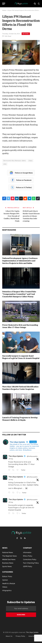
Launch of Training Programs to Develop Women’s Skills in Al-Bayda (20, 418)
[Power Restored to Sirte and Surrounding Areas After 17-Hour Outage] (21, 311)
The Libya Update (16, 456)
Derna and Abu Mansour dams (14, 160)
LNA (4, 164)
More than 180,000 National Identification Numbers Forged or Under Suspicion (20, 387)
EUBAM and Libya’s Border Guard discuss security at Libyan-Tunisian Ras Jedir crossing (31, 216)
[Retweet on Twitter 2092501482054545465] (14, 513)
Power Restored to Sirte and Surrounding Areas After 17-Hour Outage (20, 326)
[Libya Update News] (21, 3)
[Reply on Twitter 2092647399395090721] (10, 492)
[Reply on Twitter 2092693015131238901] (10, 470)
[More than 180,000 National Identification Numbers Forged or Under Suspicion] (21, 373)
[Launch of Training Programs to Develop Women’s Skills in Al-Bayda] (21, 404)
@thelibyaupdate (32, 456)
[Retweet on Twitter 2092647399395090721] (14, 492)
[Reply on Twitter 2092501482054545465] (10, 513)
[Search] (34, 3)
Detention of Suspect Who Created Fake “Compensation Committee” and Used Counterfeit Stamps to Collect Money (19, 294)
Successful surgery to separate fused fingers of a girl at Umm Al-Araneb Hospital (20, 357)
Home (4, 10)
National (26, 34)
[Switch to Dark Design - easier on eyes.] (38, 4)
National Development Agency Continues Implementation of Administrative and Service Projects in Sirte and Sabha (19, 260)
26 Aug (11, 459)
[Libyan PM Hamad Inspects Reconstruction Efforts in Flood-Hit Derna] (21, 52)
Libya (30, 160)
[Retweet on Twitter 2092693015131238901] (14, 470)
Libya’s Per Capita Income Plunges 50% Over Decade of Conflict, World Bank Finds (11, 216)
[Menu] (3, 3)
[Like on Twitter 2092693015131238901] (18, 470)
